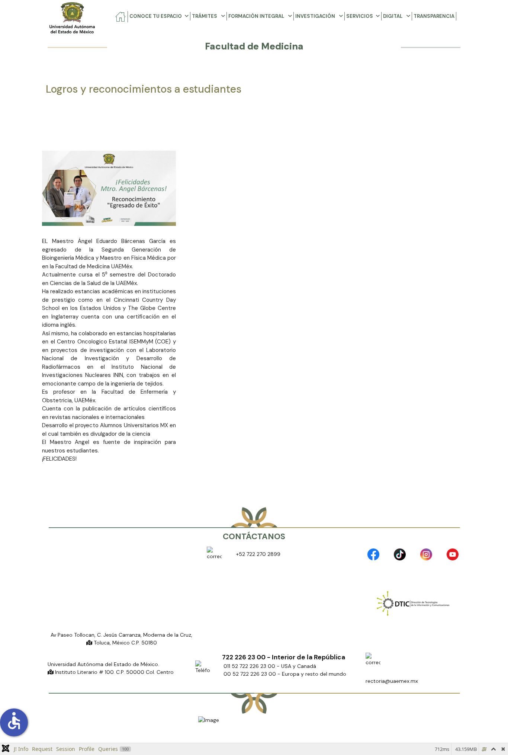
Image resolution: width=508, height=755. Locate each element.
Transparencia (434, 16)
